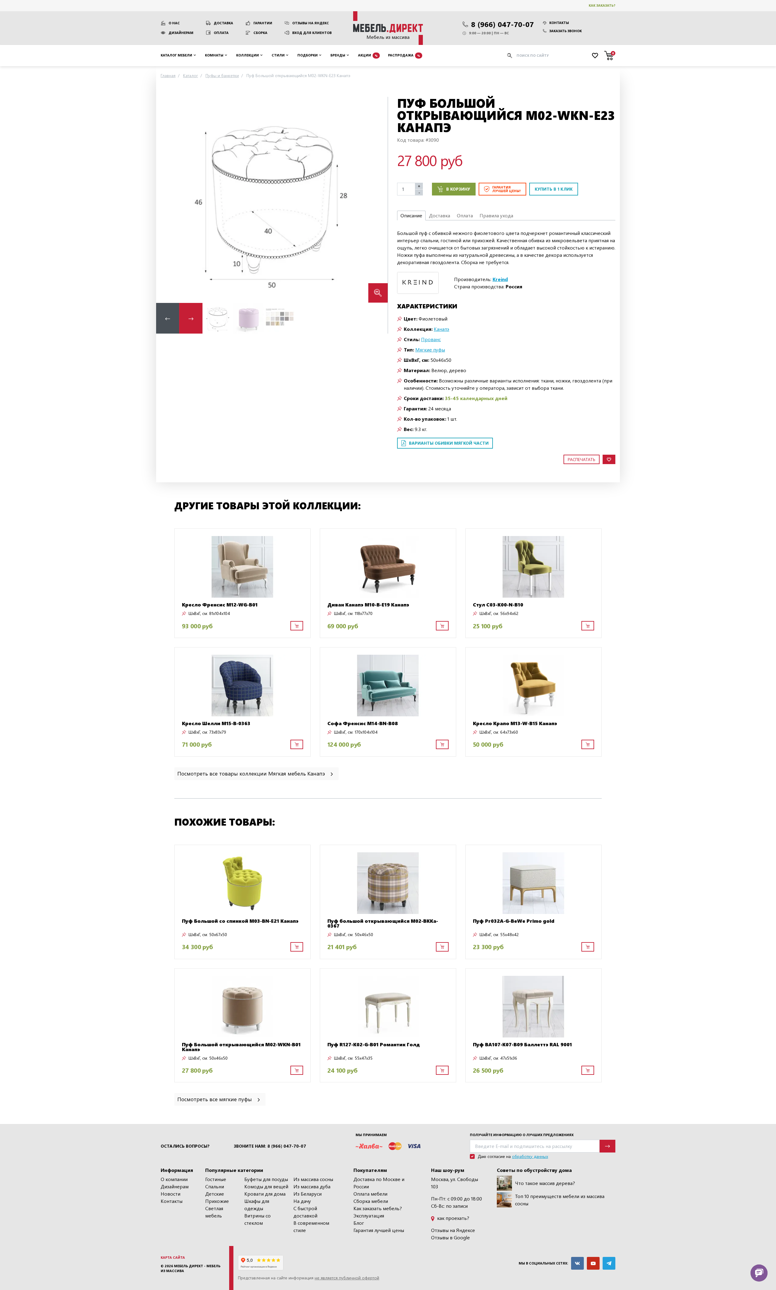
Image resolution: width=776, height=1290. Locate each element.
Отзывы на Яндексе (453, 1230)
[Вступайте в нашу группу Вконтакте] (577, 1263)
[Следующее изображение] (378, 199)
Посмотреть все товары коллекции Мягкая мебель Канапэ (251, 773)
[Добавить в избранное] (609, 459)
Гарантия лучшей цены (378, 1230)
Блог (358, 1223)
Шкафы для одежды (256, 1204)
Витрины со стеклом (257, 1219)
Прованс (431, 339)
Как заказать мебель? (377, 1208)
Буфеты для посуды (266, 1179)
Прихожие (217, 1201)
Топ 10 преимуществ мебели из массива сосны (559, 1200)
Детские (214, 1193)
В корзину (458, 189)
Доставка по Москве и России (378, 1183)
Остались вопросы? (185, 1146)
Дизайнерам (181, 32)
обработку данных (530, 1156)
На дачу (302, 1201)
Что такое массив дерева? (545, 1183)
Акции (368, 55)
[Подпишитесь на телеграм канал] (609, 1263)
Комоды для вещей (266, 1186)
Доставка (223, 23)
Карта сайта (173, 1257)
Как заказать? (602, 5)
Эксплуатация (368, 1215)
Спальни (214, 1186)
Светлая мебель (214, 1212)
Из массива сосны (313, 1179)
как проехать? (452, 1218)
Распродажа (404, 55)
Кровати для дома (265, 1193)
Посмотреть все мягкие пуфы (215, 1098)
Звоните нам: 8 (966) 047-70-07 (270, 1146)
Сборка (260, 32)
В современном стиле (311, 1226)
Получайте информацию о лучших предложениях (522, 1134)
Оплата (221, 32)
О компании (174, 1179)
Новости (170, 1193)
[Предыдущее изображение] (165, 199)
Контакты (559, 22)
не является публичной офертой (347, 1278)
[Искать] (509, 55)
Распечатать (581, 459)
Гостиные (215, 1179)
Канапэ (441, 329)
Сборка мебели (370, 1201)
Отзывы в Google (450, 1237)
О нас (174, 23)
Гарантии (262, 23)
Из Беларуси (307, 1193)
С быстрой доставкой (305, 1212)
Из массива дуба (311, 1186)
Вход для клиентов (312, 32)
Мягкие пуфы (430, 349)
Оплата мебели (370, 1193)
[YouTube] (593, 1263)
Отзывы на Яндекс (310, 23)
